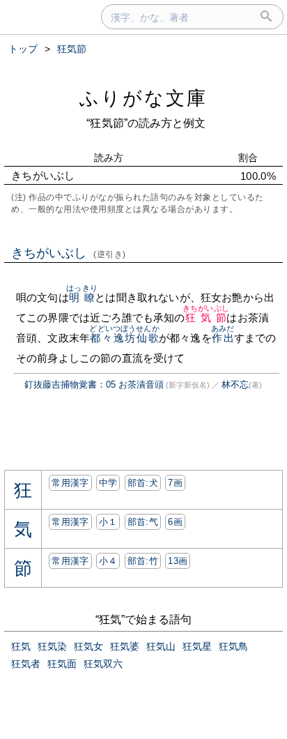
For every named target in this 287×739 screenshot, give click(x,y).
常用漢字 (70, 483)
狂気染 (52, 646)
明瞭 (82, 297)
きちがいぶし (68, 253)
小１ (108, 522)
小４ (108, 561)
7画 (175, 483)
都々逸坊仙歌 (124, 338)
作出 (222, 338)
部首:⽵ (142, 561)
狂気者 (25, 663)
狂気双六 (103, 663)
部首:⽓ (142, 522)
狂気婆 (124, 646)
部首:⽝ (142, 483)
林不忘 (235, 384)
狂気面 (62, 663)
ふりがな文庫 (143, 98)
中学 (108, 483)
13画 (177, 561)
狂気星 (197, 646)
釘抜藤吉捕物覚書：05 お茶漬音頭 (94, 384)
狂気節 (206, 317)
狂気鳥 (233, 646)
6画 (175, 522)
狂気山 (161, 646)
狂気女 (88, 646)
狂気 (21, 646)
